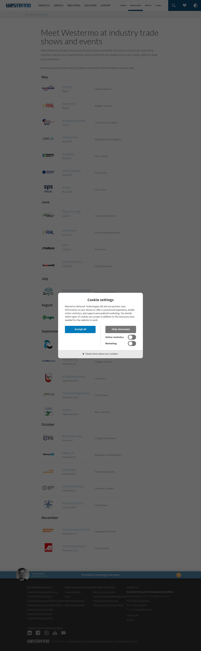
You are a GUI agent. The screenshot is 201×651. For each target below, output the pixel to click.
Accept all (80, 329)
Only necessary (121, 329)
